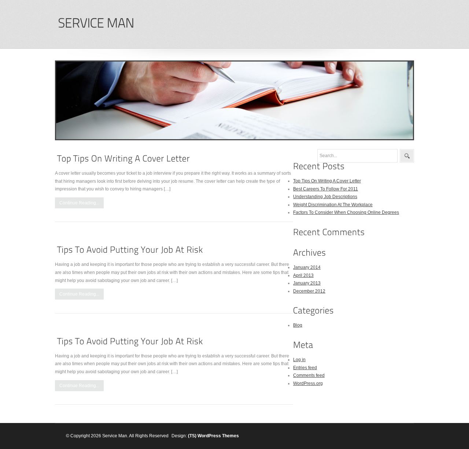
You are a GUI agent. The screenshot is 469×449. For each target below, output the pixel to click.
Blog (297, 325)
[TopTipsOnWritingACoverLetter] (123, 158)
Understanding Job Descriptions (325, 196)
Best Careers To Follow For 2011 (325, 189)
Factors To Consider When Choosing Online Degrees (346, 212)
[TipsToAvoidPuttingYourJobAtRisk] (130, 250)
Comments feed (309, 375)
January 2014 (307, 267)
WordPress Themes (218, 435)
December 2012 (309, 291)
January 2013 (307, 283)
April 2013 (303, 275)
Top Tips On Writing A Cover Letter (327, 180)
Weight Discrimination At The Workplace (333, 204)
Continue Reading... (79, 202)
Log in (299, 359)
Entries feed (305, 367)
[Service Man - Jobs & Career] (96, 23)
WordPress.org (308, 383)
